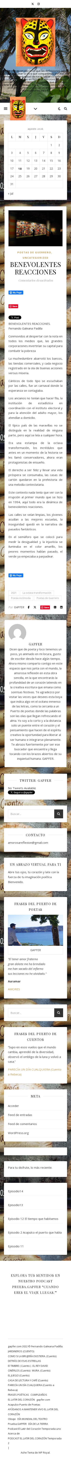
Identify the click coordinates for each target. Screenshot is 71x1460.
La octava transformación (37, 592)
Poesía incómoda (21, 598)
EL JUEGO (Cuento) (18, 1375)
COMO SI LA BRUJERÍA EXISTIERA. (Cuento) (32, 1356)
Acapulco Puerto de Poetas (24, 1404)
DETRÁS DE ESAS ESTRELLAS (24, 1361)
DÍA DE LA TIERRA (38, 1424)
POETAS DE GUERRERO (34, 252)
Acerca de (14, 1433)
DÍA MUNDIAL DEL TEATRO (32, 1419)
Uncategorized (36, 257)
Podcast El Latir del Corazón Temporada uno (34, 1428)
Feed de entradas (20, 1115)
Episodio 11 (16, 1246)
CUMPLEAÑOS (39, 1394)
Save (46, 607)
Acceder (13, 1106)
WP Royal (44, 1452)
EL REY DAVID (40, 1366)
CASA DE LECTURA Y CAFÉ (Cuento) (28, 1380)
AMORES (14, 989)
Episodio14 (15, 1191)
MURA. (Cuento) (41, 1370)
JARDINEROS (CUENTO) (21, 1351)
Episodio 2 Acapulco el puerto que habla (35, 1232)
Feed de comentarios (22, 1124)
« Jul (10, 193)
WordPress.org (18, 1133)
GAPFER (19, 607)
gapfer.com (43, 1399)
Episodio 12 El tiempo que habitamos (33, 1219)
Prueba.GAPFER (17, 1424)
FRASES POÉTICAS (18, 1394)
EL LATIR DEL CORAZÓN (21, 1399)
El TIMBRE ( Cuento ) (19, 1366)
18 (20, 169)
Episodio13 (15, 1205)
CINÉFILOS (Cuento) (19, 1370)
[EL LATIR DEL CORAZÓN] (35, 42)
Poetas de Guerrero (48, 598)
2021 (14, 592)
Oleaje (12, 1419)
